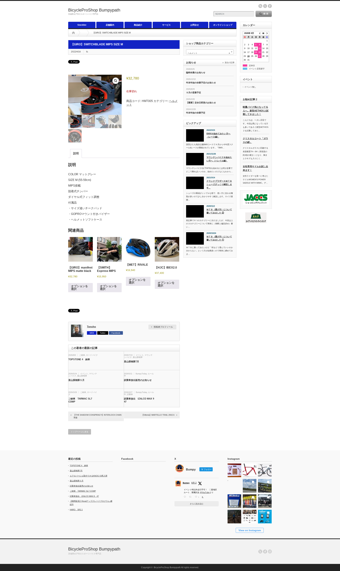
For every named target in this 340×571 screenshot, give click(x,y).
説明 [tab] (76, 153)
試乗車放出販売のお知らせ (138, 380)
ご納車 (82, 355)
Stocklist (81, 25)
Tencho (91, 326)
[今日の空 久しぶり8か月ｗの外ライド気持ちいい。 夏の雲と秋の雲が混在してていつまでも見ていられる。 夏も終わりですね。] (249, 485)
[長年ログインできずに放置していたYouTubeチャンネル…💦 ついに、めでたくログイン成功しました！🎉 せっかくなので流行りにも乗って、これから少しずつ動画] (234, 515)
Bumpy (186, 483)
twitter (265, 6)
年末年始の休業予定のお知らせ (201, 82)
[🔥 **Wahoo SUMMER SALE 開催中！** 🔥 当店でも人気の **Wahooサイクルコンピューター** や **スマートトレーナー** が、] (265, 515)
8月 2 (194, 483)
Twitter (103, 333)
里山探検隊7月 (131, 361)
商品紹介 (138, 25)
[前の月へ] (260, 33)
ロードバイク (92, 355)
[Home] (73, 32)
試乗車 (130, 394)
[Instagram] (270, 551)
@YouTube (204, 492)
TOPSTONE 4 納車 (79, 359)
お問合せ (194, 25)
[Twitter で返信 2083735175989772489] (185, 496)
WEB (92, 333)
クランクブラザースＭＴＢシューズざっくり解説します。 (219, 184)
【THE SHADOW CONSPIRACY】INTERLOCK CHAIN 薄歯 (97, 416)
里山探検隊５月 (76, 380)
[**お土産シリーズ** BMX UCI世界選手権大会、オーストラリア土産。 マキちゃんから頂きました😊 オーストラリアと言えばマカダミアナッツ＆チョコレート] (234, 469)
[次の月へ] (267, 33)
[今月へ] (263, 33)
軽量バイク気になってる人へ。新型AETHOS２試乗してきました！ (255, 111)
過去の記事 (229, 62)
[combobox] (210, 51)
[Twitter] (260, 551)
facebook (270, 6)
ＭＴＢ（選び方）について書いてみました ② (219, 211)
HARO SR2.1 (76, 510)
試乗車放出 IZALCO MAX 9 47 (139, 400)
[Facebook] (265, 551)
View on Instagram (250, 530)
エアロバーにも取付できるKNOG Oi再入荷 (88, 476)
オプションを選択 (79, 287)
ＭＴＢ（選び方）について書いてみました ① (219, 238)
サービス (166, 25)
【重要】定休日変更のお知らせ (201, 102)
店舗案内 (110, 25)
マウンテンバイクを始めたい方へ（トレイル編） (219, 159)
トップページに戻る (79, 432)
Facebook (116, 333)
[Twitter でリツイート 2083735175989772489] (191, 496)
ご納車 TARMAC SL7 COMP (80, 400)
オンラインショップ (222, 25)
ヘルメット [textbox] (209, 53)
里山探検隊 (138, 357)
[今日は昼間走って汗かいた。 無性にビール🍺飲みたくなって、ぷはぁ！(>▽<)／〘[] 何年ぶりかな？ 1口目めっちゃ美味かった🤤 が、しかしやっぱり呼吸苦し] (234, 485)
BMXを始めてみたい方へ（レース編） (218, 135)
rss (260, 6)
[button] (115, 81)
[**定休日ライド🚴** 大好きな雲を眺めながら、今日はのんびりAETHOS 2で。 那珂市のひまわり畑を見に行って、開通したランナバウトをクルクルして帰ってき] (265, 485)
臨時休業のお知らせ (195, 72)
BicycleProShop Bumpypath (94, 10)
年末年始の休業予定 (195, 113)
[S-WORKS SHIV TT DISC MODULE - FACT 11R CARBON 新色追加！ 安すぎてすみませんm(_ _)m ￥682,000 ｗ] (249, 469)
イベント (140, 355)
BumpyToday (141, 374)
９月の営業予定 (193, 92)
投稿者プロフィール (163, 327)
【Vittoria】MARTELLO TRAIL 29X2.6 (158, 415)
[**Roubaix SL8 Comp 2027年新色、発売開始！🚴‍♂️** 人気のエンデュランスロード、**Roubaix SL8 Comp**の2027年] (265, 469)
